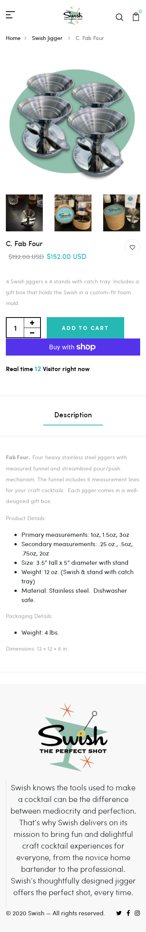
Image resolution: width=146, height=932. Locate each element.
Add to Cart (85, 328)
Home (13, 38)
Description (73, 415)
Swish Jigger (48, 38)
